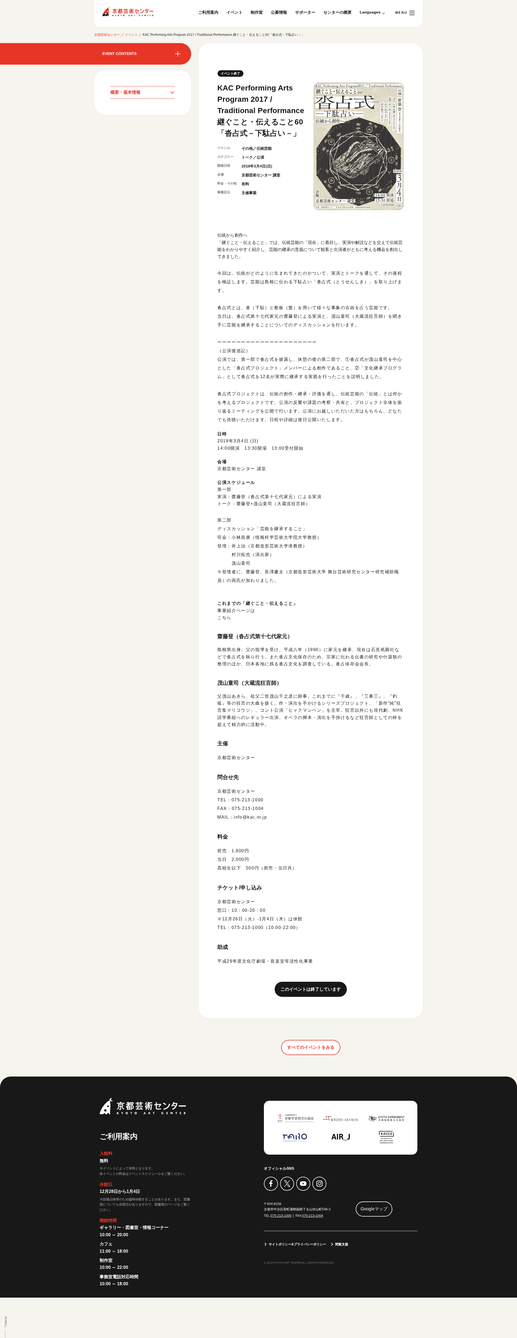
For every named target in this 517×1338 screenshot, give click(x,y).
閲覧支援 (341, 1244)
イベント (234, 12)
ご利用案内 (208, 12)
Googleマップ (374, 1209)
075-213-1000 (281, 1216)
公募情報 (279, 12)
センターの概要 (337, 12)
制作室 (257, 12)
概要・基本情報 (125, 92)
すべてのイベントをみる (310, 1047)
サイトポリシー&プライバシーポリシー (297, 1244)
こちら (224, 617)
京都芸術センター (127, 11)
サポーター (305, 12)
